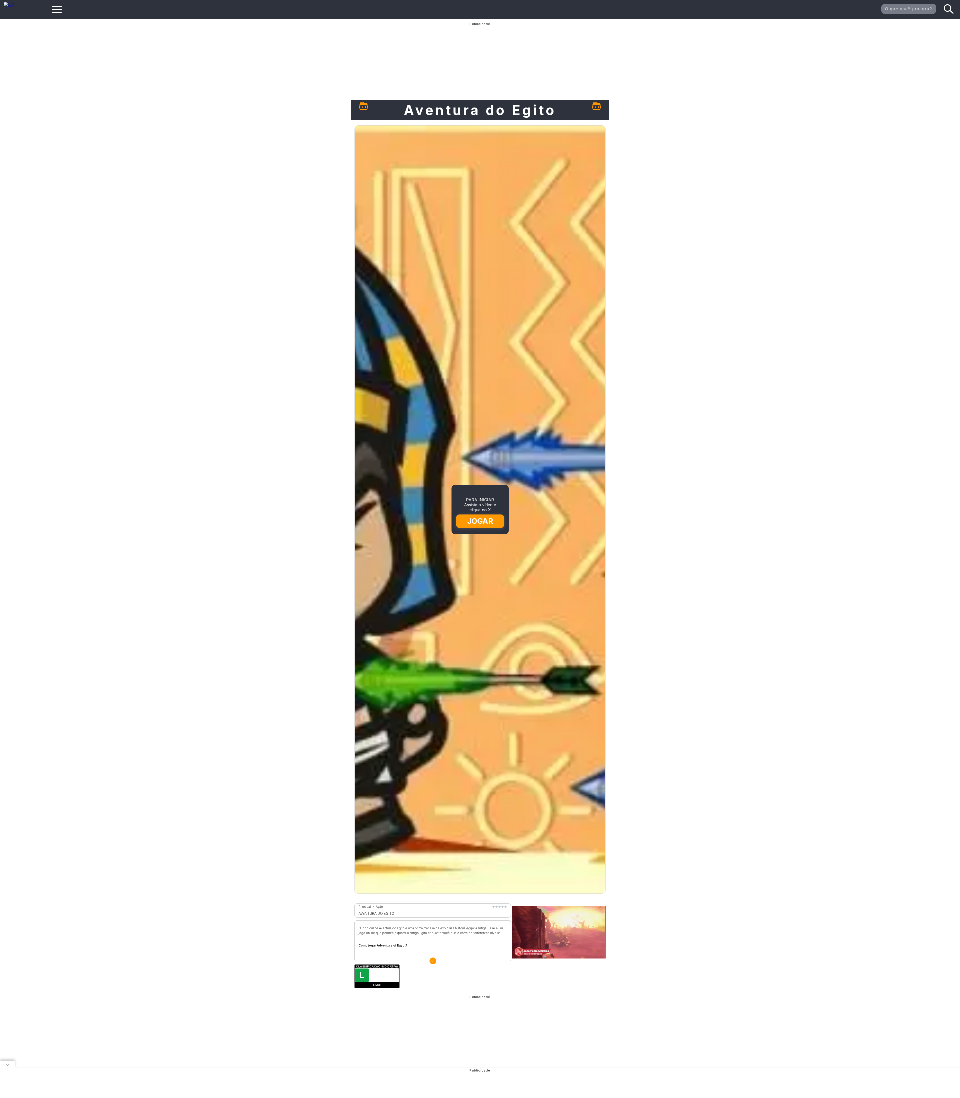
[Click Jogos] (12, 6)
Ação (379, 906)
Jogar (480, 521)
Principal (364, 906)
